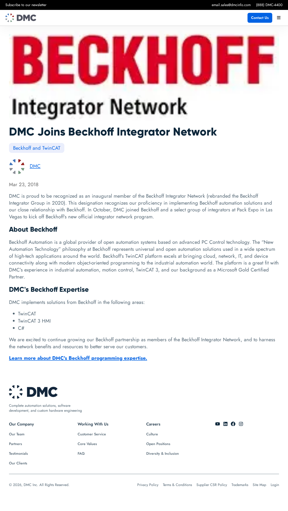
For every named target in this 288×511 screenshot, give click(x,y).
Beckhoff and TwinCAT (36, 147)
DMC (35, 166)
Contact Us (260, 17)
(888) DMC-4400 (269, 4)
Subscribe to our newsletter (25, 4)
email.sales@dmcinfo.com (231, 4)
